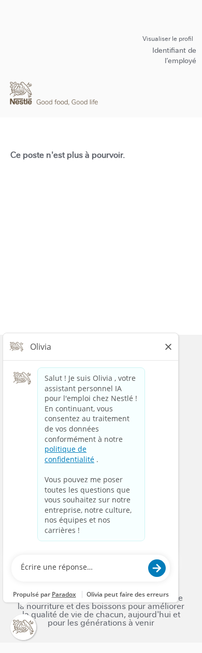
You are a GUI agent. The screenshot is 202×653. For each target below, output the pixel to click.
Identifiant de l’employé (174, 55)
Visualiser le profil (167, 39)
